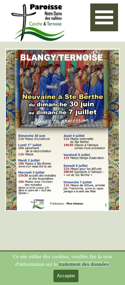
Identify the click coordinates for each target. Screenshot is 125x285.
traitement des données (84, 264)
